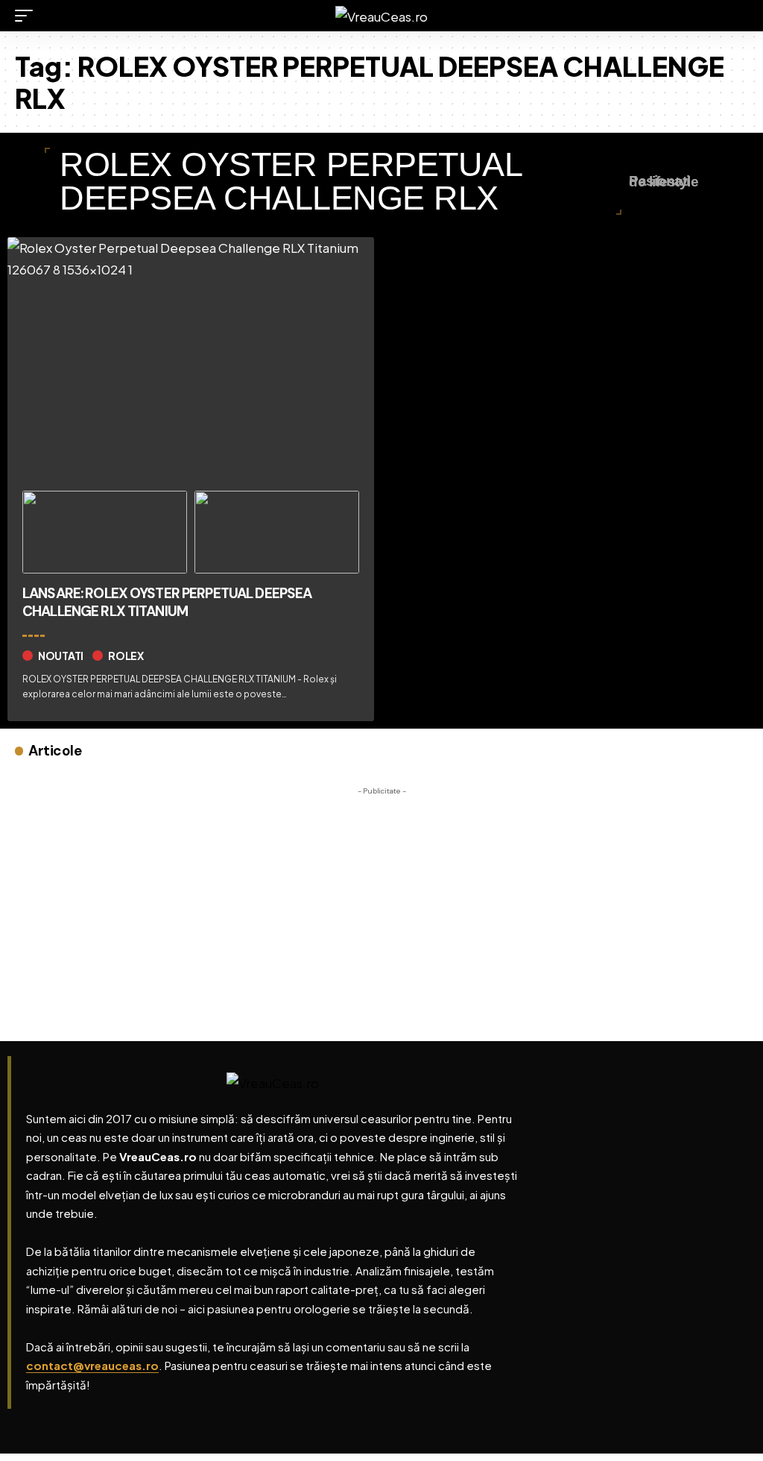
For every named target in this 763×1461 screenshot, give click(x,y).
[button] (27, 16)
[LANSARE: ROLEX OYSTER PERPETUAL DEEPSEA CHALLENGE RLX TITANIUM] (190, 358)
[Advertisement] (381, 906)
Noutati (60, 655)
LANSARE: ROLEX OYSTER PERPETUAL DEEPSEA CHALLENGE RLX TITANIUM (166, 602)
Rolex (126, 655)
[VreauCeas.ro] (381, 16)
